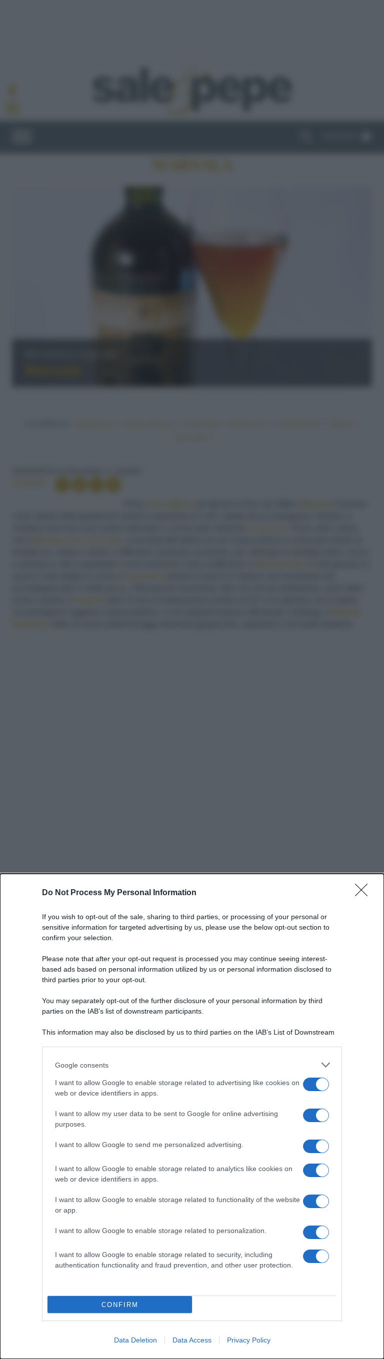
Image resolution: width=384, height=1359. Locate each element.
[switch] (316, 1084)
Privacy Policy (248, 1340)
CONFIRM (120, 1305)
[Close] (364, 893)
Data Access (192, 1340)
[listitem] (192, 1065)
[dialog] (192, 1116)
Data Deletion (135, 1340)
